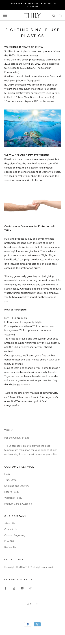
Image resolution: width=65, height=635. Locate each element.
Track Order (10, 480)
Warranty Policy (13, 498)
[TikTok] (30, 588)
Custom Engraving (14, 535)
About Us (9, 523)
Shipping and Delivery (16, 486)
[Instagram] (14, 588)
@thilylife (37, 322)
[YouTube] (22, 588)
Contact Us (10, 529)
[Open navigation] (5, 15)
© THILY (32, 604)
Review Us (10, 547)
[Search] (53, 15)
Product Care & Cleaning (18, 503)
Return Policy (11, 492)
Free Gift (9, 541)
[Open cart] (60, 15)
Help (7, 474)
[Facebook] (5, 588)
